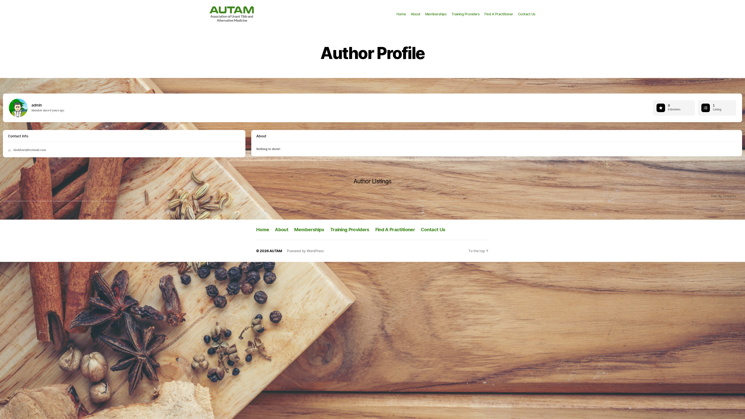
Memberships (436, 14)
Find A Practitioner (498, 14)
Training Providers (465, 14)
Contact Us (526, 14)
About (415, 14)
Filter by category (723, 196)
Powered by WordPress (305, 251)
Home (401, 14)
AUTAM (275, 251)
